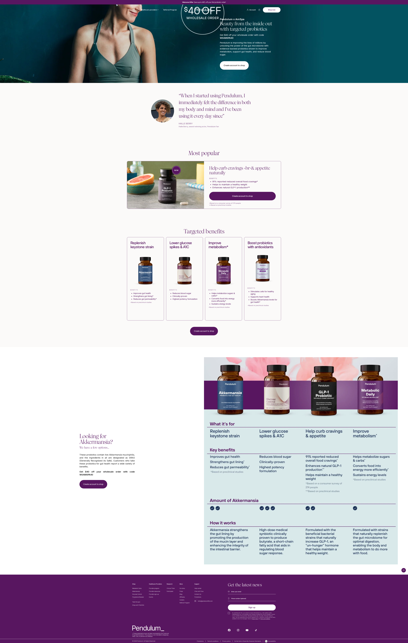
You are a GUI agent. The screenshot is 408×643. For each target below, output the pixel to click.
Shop (130, 10)
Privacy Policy (255, 618)
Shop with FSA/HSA (138, 605)
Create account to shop (242, 196)
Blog (181, 594)
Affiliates (182, 597)
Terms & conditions (212, 641)
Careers (182, 600)
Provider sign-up (154, 594)
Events (151, 597)
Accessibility (272, 641)
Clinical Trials (171, 588)
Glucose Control (137, 594)
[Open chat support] (403, 570)
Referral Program (170, 10)
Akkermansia (136, 591)
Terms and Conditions (265, 618)
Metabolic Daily (137, 588)
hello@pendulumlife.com (205, 601)
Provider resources (154, 591)
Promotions (197, 597)
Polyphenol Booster (138, 597)
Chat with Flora (198, 591)
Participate (170, 591)
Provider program (154, 588)
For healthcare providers (147, 10)
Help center (197, 588)
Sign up (251, 607)
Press (181, 591)
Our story (182, 588)
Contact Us (197, 594)
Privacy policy (226, 641)
